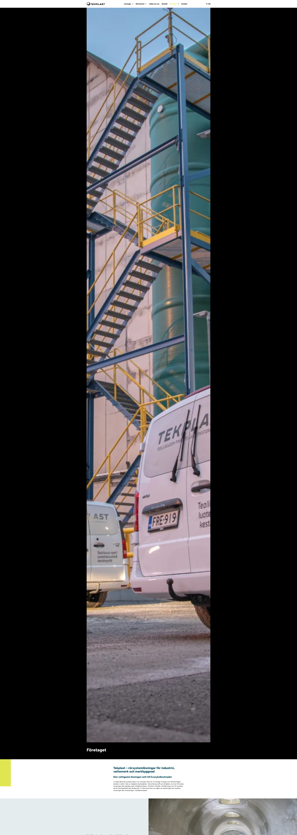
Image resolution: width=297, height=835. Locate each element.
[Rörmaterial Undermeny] (146, 4)
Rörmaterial (140, 4)
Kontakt (184, 4)
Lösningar (127, 4)
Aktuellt (164, 4)
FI (207, 4)
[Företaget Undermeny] (178, 4)
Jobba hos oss (154, 4)
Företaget (173, 4)
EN (209, 4)
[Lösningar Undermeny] (132, 4)
